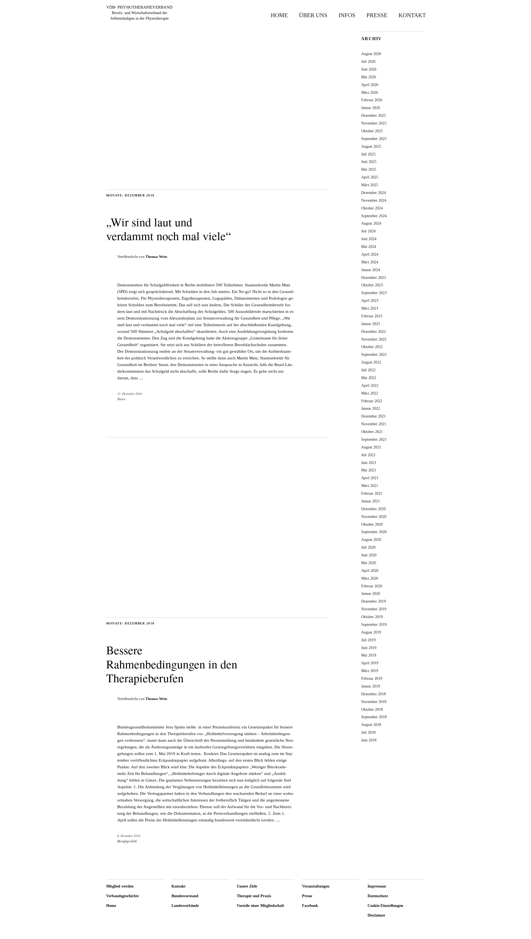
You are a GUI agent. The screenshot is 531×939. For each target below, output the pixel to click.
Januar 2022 (370, 408)
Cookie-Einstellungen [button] (385, 906)
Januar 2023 (370, 323)
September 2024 (374, 216)
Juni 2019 (368, 647)
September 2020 (374, 532)
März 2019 (369, 670)
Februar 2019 (371, 678)
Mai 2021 (368, 470)
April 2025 (369, 177)
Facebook (310, 906)
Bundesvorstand (184, 896)
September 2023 (374, 292)
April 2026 (369, 84)
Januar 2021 (370, 501)
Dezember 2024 (373, 192)
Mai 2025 (368, 169)
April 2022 (369, 385)
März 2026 (369, 92)
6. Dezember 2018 (128, 836)
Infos (347, 15)
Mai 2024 (368, 246)
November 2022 (373, 339)
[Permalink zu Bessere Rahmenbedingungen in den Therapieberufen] (217, 606)
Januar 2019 (370, 686)
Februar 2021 (371, 493)
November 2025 (373, 123)
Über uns (313, 15)
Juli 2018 (368, 732)
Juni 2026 (368, 69)
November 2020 (373, 516)
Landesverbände (185, 906)
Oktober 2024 (372, 208)
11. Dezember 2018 (129, 393)
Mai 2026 (368, 77)
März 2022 (369, 393)
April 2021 (369, 478)
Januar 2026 (370, 107)
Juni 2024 (368, 239)
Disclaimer (376, 915)
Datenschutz (378, 896)
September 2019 (374, 624)
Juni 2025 (368, 161)
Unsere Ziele (247, 886)
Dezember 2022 (373, 331)
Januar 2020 (370, 593)
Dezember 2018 (373, 694)
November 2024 (373, 200)
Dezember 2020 (373, 509)
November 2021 (373, 424)
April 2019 (369, 663)
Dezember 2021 (373, 416)
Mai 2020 (368, 563)
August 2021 (371, 447)
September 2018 (374, 717)
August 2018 (371, 724)
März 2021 (369, 485)
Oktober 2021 (372, 431)
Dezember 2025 (373, 115)
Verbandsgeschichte (122, 896)
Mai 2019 (368, 655)
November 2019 (373, 609)
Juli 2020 (368, 547)
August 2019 (371, 632)
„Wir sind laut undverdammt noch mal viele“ (168, 228)
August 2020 (371, 539)
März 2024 (369, 262)
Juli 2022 (368, 370)
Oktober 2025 (372, 131)
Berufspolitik (127, 841)
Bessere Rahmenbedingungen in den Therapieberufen (171, 664)
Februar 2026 (371, 100)
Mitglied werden (120, 886)
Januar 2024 (370, 270)
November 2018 (373, 701)
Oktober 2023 (372, 285)
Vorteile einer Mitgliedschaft (260, 906)
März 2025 (369, 185)
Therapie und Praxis (254, 896)
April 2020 (369, 570)
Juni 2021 (368, 462)
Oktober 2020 (372, 524)
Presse (376, 15)
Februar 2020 (371, 586)
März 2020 (369, 578)
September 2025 (374, 138)
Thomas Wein (156, 257)
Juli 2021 (368, 455)
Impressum (377, 886)
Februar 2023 (371, 316)
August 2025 (371, 146)
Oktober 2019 (372, 616)
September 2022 (374, 354)
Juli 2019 (368, 640)
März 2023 (369, 308)
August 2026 (371, 53)
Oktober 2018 (372, 709)
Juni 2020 (368, 555)
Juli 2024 (368, 231)
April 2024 (369, 254)
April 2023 (369, 300)
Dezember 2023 (373, 277)
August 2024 (371, 223)
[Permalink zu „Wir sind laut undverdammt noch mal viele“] (217, 178)
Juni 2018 (368, 740)
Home (279, 15)
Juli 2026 (368, 61)
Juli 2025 (368, 154)
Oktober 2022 (372, 346)
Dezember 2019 (373, 601)
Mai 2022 (368, 377)
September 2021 (374, 439)
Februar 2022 (371, 401)
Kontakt (412, 15)
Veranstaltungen (315, 886)
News (121, 398)
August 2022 (371, 362)
